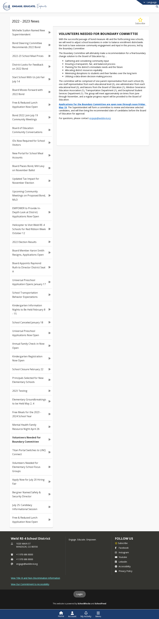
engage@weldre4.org (27, 563)
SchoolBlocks (84, 603)
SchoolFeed (100, 603)
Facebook (124, 547)
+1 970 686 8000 (24, 554)
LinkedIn (123, 561)
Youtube (123, 557)
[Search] (156, 6)
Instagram (124, 552)
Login (80, 594)
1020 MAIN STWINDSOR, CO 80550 (27, 545)
